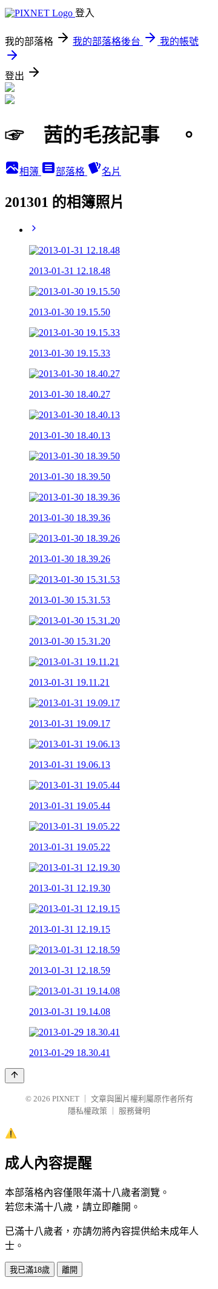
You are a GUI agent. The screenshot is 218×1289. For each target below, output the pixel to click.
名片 (111, 171)
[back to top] (14, 1075)
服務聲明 (134, 1110)
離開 (70, 1269)
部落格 (71, 171)
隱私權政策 (87, 1110)
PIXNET (65, 1098)
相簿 (30, 171)
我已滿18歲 (30, 1269)
